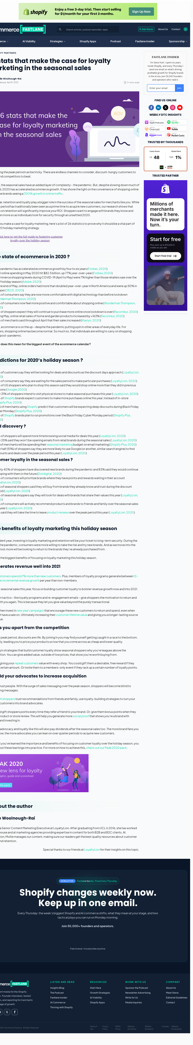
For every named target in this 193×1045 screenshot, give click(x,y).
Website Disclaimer (132, 1027)
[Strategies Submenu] (65, 41)
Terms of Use (93, 1027)
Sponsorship (177, 41)
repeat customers (26, 663)
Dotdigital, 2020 (49, 473)
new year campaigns (30, 610)
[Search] (60, 29)
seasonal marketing (60, 444)
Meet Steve (172, 992)
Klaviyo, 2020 (91, 320)
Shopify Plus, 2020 (28, 411)
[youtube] (180, 107)
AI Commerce (57, 1002)
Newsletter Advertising (138, 992)
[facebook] (151, 107)
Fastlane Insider (145, 41)
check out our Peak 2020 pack (106, 747)
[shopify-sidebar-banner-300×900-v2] (165, 245)
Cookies (165, 1026)
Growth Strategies (100, 992)
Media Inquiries (133, 1002)
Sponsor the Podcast (136, 987)
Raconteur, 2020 (125, 311)
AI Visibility (29, 41)
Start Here (95, 987)
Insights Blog (57, 987)
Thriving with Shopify (61, 1007)
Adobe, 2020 (31, 281)
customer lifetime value (71, 614)
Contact (175, 29)
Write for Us (131, 997)
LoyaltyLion (92, 849)
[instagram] (172, 107)
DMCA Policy (117, 1027)
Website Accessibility (176, 1027)
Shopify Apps (88, 41)
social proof (81, 716)
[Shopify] (88, 11)
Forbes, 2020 (97, 268)
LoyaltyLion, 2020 (124, 381)
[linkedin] (158, 107)
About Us (163, 29)
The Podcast (57, 992)
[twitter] (165, 107)
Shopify (9, 398)
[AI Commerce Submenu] (8, 41)
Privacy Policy (105, 1027)
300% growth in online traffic (43, 193)
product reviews (58, 512)
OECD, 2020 (14, 290)
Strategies (56, 41)
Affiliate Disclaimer (149, 1027)
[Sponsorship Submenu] (187, 41)
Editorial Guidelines (176, 997)
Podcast (115, 41)
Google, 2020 (16, 389)
